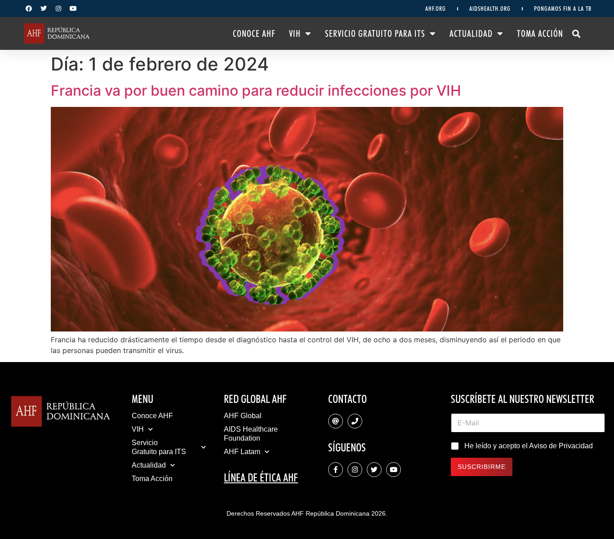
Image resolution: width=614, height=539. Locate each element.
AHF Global (243, 416)
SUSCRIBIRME (482, 466)
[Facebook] (28, 8)
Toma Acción (540, 33)
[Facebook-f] (335, 469)
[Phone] (354, 421)
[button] (576, 33)
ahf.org (435, 8)
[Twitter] (43, 8)
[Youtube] (73, 8)
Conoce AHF (254, 33)
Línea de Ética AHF (261, 477)
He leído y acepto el (528, 446)
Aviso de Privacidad (561, 446)
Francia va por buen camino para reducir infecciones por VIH (256, 90)
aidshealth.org (490, 8)
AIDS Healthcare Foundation (251, 433)
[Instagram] (58, 8)
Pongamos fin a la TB (563, 8)
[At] (335, 421)
